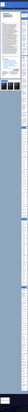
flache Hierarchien (24, 235)
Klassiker (23, 167)
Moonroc (24, 253)
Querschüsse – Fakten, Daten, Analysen (24, 365)
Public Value (24, 258)
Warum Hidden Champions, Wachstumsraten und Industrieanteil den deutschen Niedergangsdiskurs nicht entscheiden (24, 37)
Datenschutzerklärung (25, 407)
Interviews (23, 163)
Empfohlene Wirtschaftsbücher (24, 303)
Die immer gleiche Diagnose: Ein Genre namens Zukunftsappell (24, 92)
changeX (23, 298)
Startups (23, 200)
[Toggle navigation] (14, 8)
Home (21, 407)
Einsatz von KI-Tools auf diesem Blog (21, 409)
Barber (23, 224)
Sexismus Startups (24, 264)
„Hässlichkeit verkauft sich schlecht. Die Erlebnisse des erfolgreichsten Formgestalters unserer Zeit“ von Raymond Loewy (10, 63)
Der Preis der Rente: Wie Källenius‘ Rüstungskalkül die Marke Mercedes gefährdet (24, 107)
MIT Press (23, 342)
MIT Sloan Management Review (24, 345)
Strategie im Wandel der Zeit (7, 68)
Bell (25, 224)
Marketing (24, 249)
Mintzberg (24, 250)
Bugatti (23, 225)
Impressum (26, 409)
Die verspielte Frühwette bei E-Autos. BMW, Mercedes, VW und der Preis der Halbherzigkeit (24, 121)
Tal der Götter (24, 274)
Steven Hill (24, 271)
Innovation (23, 161)
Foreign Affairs (24, 311)
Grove (23, 239)
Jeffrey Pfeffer (24, 327)
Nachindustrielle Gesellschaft (24, 255)
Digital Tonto (24, 300)
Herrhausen (24, 242)
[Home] (1, 8)
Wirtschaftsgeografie (25, 282)
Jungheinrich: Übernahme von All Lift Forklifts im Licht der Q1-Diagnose (24, 86)
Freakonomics (24, 313)
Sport (23, 198)
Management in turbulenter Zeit (7, 15)
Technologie (24, 204)
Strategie (8, 13)
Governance (24, 154)
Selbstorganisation (25, 262)
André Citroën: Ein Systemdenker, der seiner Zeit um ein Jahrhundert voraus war (24, 99)
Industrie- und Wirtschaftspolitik (24, 157)
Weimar (23, 281)
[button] (26, 8)
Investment (23, 165)
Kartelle (23, 246)
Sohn (23, 267)
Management (4, 13)
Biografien (23, 136)
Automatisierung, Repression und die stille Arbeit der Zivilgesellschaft (24, 45)
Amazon (23, 221)
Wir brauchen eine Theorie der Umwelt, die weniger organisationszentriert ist (14, 72)
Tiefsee (23, 275)
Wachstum (24, 278)
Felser (23, 233)
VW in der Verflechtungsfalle (24, 60)
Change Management (24, 227)
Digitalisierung (24, 144)
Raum (23, 259)
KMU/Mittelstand (24, 169)
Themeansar (2, 409)
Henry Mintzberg (24, 325)
